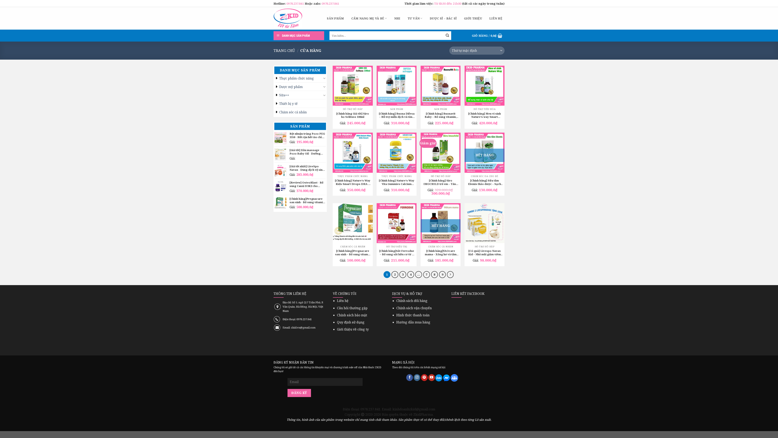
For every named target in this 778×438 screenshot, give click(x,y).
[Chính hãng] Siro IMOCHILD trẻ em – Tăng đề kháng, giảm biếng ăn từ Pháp (440, 182)
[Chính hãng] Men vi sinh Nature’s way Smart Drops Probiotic (484, 115)
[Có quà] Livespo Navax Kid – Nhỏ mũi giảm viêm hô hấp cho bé (484, 253)
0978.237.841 (295, 3)
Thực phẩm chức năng (296, 78)
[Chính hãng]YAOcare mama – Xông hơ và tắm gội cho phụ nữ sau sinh (440, 253)
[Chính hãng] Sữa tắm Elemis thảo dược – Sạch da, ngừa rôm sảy (484, 182)
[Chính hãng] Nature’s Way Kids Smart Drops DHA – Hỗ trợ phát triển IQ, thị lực (352, 182)
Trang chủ (284, 50)
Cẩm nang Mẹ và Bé (367, 18)
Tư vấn (414, 18)
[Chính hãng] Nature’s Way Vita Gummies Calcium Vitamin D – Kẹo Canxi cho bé (396, 182)
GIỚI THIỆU (473, 18)
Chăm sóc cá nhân (293, 112)
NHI (397, 18)
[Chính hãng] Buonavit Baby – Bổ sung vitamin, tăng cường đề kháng (441, 115)
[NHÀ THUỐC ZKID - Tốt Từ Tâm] (288, 18)
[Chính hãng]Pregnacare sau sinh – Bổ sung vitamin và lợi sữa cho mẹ (352, 253)
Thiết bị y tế (288, 103)
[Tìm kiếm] (447, 35)
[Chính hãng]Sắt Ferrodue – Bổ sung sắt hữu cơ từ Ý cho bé (396, 253)
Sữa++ (284, 95)
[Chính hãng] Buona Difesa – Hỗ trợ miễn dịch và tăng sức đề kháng (397, 115)
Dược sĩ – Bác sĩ (443, 18)
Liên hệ (495, 18)
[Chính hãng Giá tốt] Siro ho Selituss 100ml (352, 115)
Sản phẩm (335, 18)
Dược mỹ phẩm (291, 87)
